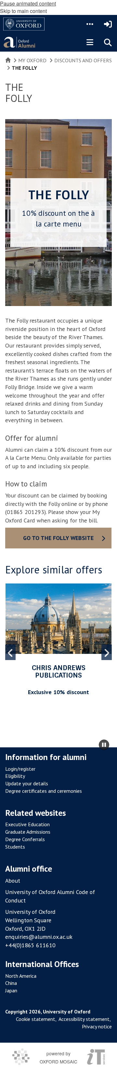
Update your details (26, 783)
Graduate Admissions (27, 831)
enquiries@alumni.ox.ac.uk (38, 936)
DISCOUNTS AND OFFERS (83, 60)
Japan (11, 990)
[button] (90, 24)
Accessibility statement (84, 1019)
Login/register (20, 769)
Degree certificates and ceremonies (43, 791)
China (11, 983)
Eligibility (15, 776)
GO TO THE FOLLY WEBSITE (58, 538)
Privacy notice (97, 1026)
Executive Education (27, 824)
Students (15, 846)
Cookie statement (35, 1019)
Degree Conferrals (25, 839)
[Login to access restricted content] (108, 24)
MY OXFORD (32, 60)
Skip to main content (23, 11)
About (12, 880)
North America (20, 976)
